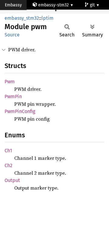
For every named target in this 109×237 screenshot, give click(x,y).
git (93, 5)
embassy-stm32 (53, 5)
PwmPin (13, 96)
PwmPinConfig (20, 111)
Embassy (13, 5)
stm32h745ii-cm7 (26, 15)
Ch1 (8, 150)
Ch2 (8, 165)
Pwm (10, 81)
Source (12, 35)
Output (12, 180)
